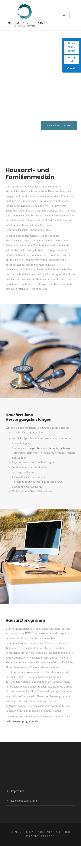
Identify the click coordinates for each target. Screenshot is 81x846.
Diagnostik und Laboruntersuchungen (50, 448)
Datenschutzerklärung (24, 800)
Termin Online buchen (72, 47)
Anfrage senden (71, 59)
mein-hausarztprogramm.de (22, 721)
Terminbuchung (59, 125)
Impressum (17, 791)
